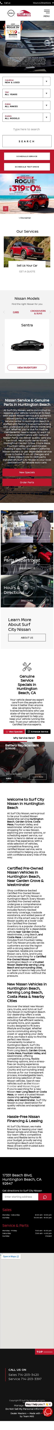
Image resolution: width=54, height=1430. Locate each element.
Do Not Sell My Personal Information (27, 1409)
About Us (27, 637)
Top (40, 1351)
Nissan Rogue (31, 1086)
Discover (27, 600)
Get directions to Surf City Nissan (22, 1190)
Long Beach (30, 934)
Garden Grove (23, 821)
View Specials (16, 731)
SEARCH (27, 141)
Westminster (14, 934)
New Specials (27, 472)
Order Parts (27, 482)
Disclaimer (8, 778)
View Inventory (27, 367)
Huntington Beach (18, 962)
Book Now (27, 271)
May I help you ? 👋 (37, 1404)
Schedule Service (27, 536)
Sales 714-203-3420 (24, 1374)
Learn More (38, 777)
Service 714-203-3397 (25, 1379)
